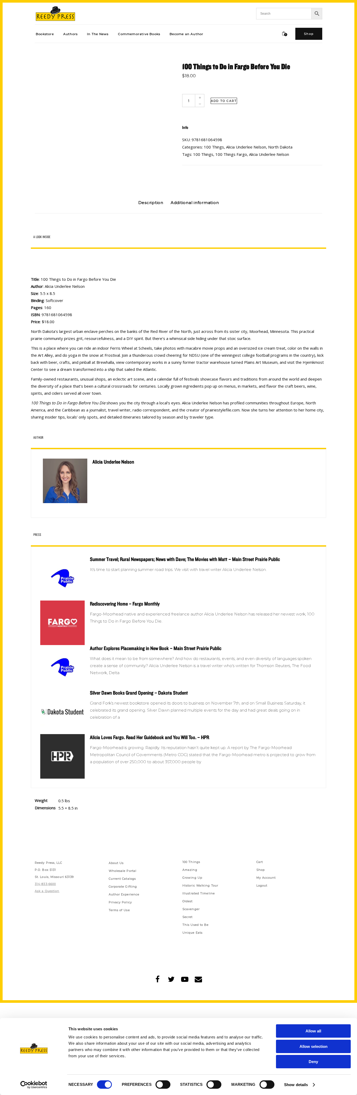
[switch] (163, 1084)
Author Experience (124, 894)
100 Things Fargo (231, 154)
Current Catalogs (122, 879)
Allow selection (313, 1046)
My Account (266, 877)
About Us (116, 863)
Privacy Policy (120, 902)
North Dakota (280, 147)
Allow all (313, 1031)
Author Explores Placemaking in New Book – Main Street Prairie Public (155, 648)
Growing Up (192, 877)
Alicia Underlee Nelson (246, 147)
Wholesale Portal (123, 871)
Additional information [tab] (195, 202)
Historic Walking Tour (200, 885)
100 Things (214, 147)
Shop (260, 870)
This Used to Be (195, 925)
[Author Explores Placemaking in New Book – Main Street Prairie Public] (62, 667)
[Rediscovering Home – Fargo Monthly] (62, 623)
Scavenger (191, 909)
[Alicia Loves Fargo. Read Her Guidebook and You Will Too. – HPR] (62, 756)
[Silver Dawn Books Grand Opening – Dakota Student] (62, 712)
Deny (313, 1061)
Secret (187, 917)
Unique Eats (192, 932)
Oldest (187, 901)
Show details (296, 1084)
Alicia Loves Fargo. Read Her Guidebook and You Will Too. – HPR (149, 737)
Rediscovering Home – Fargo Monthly (125, 604)
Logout (262, 885)
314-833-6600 (45, 884)
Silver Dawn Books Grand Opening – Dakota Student (139, 693)
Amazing (189, 870)
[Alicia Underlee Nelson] (65, 481)
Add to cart (224, 101)
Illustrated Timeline (198, 893)
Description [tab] (150, 202)
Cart (259, 862)
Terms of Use (119, 910)
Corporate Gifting (123, 886)
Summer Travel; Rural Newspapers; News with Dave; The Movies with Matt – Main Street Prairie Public (185, 559)
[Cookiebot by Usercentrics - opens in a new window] (34, 1085)
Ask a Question (47, 891)
